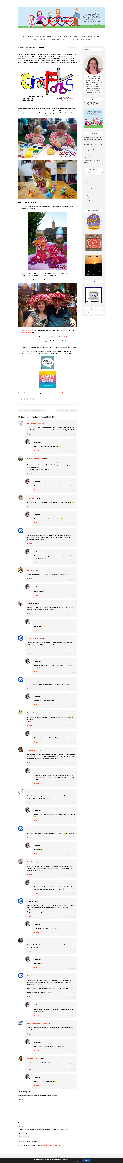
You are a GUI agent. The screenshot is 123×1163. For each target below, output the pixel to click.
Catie (28, 791)
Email (19, 1122)
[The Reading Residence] (47, 362)
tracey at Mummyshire (34, 638)
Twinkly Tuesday (27, 332)
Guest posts (70, 39)
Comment (21, 1099)
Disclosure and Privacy (83, 39)
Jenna (29, 976)
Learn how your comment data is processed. (52, 1145)
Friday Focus (34, 393)
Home (23, 36)
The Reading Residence (34, 423)
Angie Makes (67, 1157)
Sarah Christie (31, 862)
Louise (21, 393)
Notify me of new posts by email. (28, 1134)
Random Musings (32, 713)
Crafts (75, 36)
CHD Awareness (40, 36)
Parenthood (89, 201)
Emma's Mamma (32, 829)
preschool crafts (57, 393)
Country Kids (67, 36)
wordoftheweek (22, 395)
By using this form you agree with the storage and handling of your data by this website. (44, 1129)
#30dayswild (44, 39)
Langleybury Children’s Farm (66, 410)
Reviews (35, 39)
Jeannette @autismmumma (35, 458)
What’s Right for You (60, 336)
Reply (30, 434)
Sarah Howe (31, 531)
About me (30, 36)
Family (99, 36)
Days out (82, 36)
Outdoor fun (91, 36)
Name (20, 1118)
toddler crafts (66, 393)
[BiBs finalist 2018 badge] (93, 221)
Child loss (50, 36)
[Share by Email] (33, 399)
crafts (43, 393)
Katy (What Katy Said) (34, 1058)
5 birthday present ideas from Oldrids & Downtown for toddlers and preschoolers (34, 410)
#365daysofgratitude (57, 39)
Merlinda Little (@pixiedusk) (35, 680)
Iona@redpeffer (32, 498)
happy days (49, 393)
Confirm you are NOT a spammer (28, 1141)
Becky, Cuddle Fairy (33, 750)
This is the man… (32, 330)
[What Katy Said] (47, 379)
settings (76, 1161)
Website (20, 1126)
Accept (87, 1160)
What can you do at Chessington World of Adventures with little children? (93, 139)
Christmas (58, 36)
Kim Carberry (31, 570)
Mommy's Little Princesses (35, 940)
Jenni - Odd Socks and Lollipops (37, 1023)
